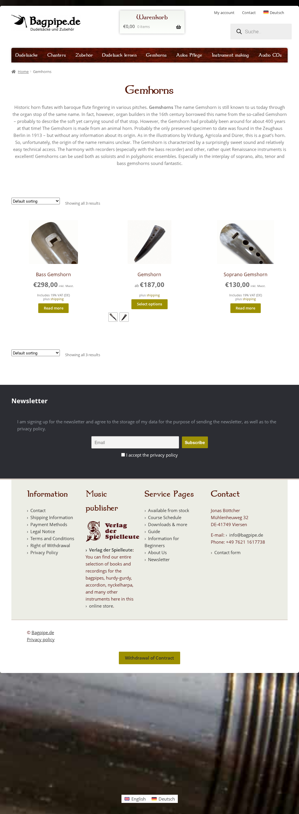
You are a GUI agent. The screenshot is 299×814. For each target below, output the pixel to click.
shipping (57, 299)
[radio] (113, 317)
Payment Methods (48, 524)
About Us (157, 552)
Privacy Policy (44, 552)
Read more (53, 308)
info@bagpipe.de (246, 535)
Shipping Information (51, 517)
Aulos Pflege (189, 55)
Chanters (56, 55)
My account (224, 12)
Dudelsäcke (26, 55)
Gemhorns (156, 55)
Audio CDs (270, 55)
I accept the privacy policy (152, 455)
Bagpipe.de (43, 632)
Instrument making (230, 55)
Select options (149, 304)
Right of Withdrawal (50, 545)
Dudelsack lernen (119, 55)
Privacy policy (41, 639)
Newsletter (159, 559)
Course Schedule (164, 517)
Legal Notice (42, 531)
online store (101, 606)
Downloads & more (167, 524)
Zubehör (84, 55)
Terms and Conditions (52, 538)
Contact (249, 12)
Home (23, 71)
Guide (154, 531)
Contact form (227, 552)
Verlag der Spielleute (111, 550)
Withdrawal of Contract (149, 658)
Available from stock (168, 510)
